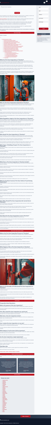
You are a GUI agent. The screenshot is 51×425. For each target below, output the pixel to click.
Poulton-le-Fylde (2, 351)
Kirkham (4, 385)
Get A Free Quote (17, 374)
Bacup (4, 411)
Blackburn (4, 397)
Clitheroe (4, 401)
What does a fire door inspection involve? (11, 54)
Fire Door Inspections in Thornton (6, 39)
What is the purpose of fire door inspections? (11, 52)
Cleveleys (7, 351)
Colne (3, 410)
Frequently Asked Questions (8, 51)
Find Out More (17, 300)
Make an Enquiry (25, 416)
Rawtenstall (4, 407)
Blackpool (14, 351)
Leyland (4, 394)
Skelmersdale (5, 398)
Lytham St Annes (5, 386)
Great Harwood (5, 399)
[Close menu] (47, 1)
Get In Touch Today (17, 32)
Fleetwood (10, 351)
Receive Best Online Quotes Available (17, 230)
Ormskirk (4, 396)
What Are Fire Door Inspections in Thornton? (9, 40)
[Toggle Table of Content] (0, 37)
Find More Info (6, 57)
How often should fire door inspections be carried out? (12, 53)
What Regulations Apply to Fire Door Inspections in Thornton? (12, 42)
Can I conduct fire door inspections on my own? (11, 55)
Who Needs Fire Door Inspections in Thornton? (10, 43)
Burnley (4, 406)
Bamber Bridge (5, 393)
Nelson (4, 408)
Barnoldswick (5, 409)
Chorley (4, 395)
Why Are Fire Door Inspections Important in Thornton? (11, 41)
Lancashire (17, 351)
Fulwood (4, 387)
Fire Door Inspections (3, 18)
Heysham (4, 388)
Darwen (4, 400)
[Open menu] (44, 2)
